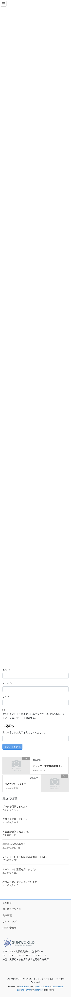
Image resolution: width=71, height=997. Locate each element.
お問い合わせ (9, 927)
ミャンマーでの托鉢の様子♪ (47, 766)
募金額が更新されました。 (16, 831)
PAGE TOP (66, 964)
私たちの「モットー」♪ (17, 783)
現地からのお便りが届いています (19, 882)
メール (7, 683)
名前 (6, 669)
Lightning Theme (41, 986)
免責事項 (7, 915)
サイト (5, 696)
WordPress (24, 986)
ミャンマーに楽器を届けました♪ (19, 869)
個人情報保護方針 (11, 909)
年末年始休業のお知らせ (15, 844)
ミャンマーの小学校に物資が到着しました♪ (25, 856)
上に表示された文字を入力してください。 (24, 732)
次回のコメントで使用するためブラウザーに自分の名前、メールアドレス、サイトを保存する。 (34, 716)
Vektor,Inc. (38, 990)
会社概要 (7, 903)
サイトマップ (9, 921)
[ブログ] (16, 765)
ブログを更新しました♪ (14, 806)
